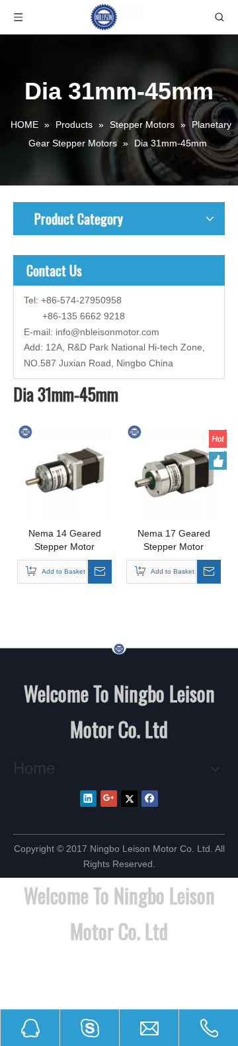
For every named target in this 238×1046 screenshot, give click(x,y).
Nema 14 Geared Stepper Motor (64, 540)
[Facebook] (149, 798)
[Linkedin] (88, 798)
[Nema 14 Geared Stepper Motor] (64, 471)
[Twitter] (129, 798)
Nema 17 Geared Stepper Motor (174, 540)
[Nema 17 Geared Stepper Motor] (173, 471)
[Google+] (108, 798)
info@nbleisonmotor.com (107, 332)
